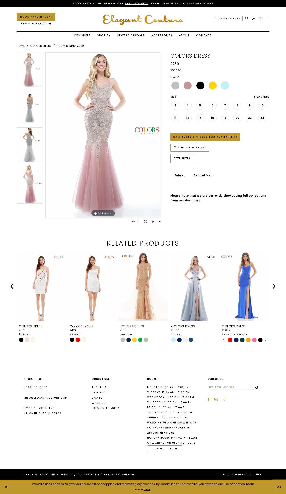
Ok (279, 487)
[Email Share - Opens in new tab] (160, 222)
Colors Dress (41, 46)
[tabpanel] (30, 71)
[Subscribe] (256, 387)
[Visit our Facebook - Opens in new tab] (209, 399)
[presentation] (42, 286)
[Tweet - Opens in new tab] (145, 221)
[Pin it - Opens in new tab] (153, 221)
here (147, 489)
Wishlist (98, 403)
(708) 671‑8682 (35, 387)
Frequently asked (105, 408)
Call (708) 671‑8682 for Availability (205, 136)
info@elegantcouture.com (46, 397)
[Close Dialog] (6, 486)
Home (21, 46)
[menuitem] (228, 18)
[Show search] (247, 18)
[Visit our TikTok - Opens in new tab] (224, 399)
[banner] (143, 19)
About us (99, 387)
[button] (253, 18)
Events (97, 397)
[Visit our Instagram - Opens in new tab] (216, 399)
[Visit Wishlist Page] (260, 18)
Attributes (182, 158)
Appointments (136, 3)
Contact (99, 392)
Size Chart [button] (261, 97)
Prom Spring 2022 (70, 46)
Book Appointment (165, 448)
